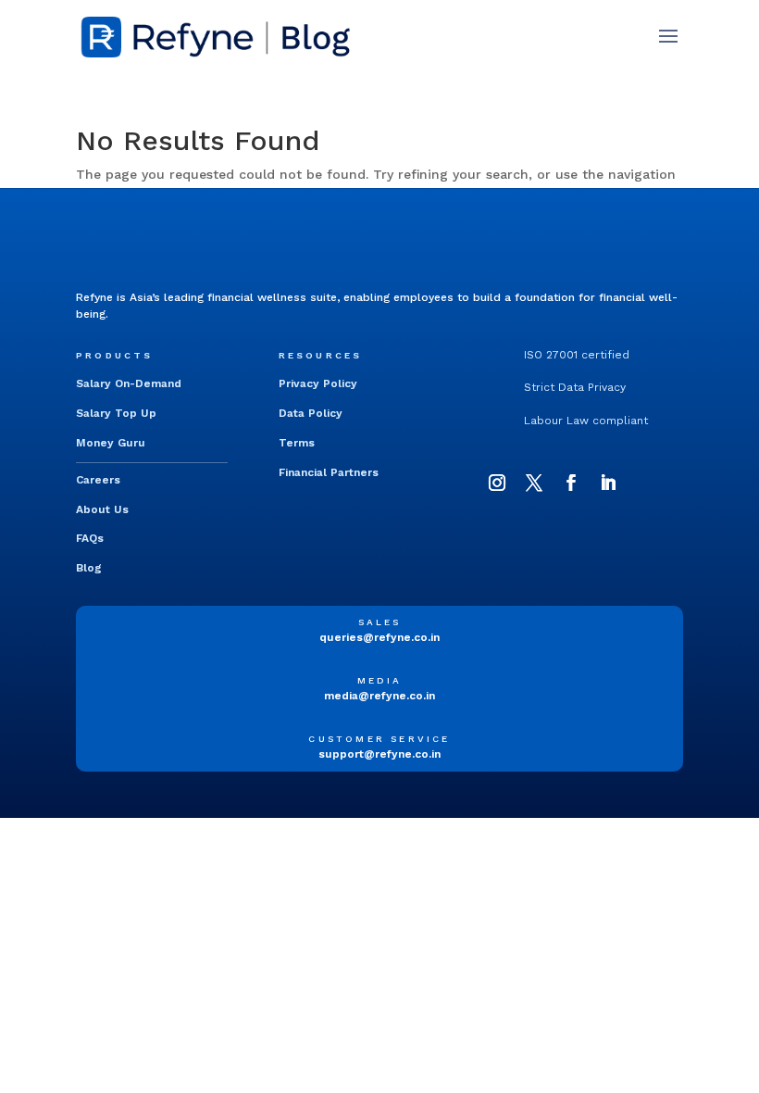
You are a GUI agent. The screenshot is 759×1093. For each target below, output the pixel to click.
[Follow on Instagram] (497, 482)
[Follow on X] (534, 482)
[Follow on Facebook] (571, 482)
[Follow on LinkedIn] (608, 482)
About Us (102, 509)
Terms (297, 442)
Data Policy (310, 413)
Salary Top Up (116, 413)
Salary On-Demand (128, 383)
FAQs (90, 538)
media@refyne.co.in (379, 695)
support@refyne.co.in (379, 754)
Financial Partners (329, 472)
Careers (98, 479)
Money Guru (110, 442)
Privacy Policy (318, 383)
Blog (89, 567)
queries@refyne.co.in (379, 637)
